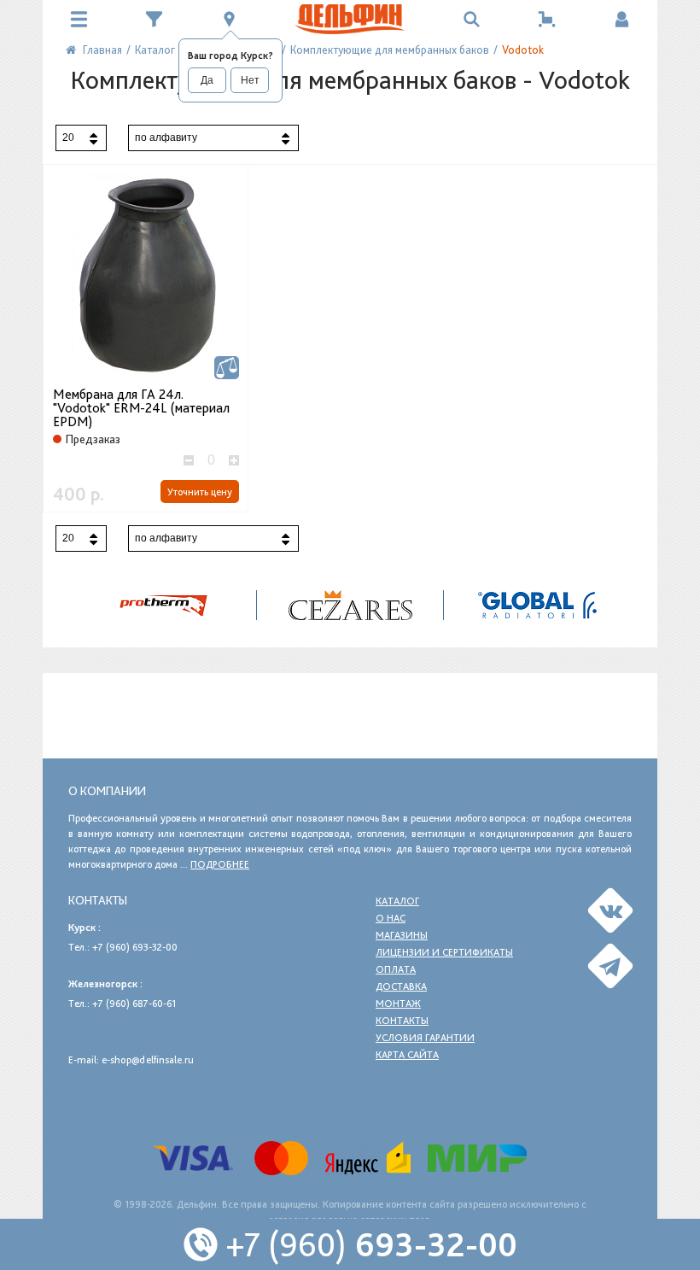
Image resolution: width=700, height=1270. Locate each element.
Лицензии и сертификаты (444, 952)
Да (207, 80)
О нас (390, 918)
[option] (350, 605)
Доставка (401, 986)
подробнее (219, 864)
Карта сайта (407, 1055)
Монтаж (398, 1004)
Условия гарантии (425, 1038)
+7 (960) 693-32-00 (135, 947)
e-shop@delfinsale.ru (148, 1060)
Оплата (396, 969)
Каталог (397, 901)
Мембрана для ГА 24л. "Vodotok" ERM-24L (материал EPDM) (141, 408)
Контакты (402, 1021)
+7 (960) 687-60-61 (134, 1004)
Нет (250, 80)
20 (68, 137)
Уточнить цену (199, 492)
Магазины (402, 935)
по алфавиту (166, 137)
